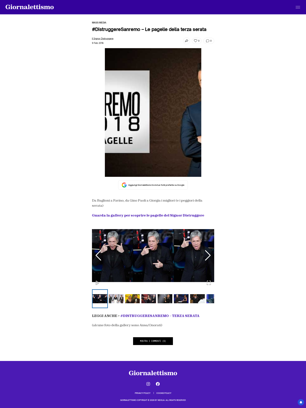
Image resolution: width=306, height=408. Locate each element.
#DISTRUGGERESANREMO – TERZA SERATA (160, 316)
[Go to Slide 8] (214, 298)
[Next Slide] (207, 255)
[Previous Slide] (98, 255)
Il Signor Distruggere (102, 38)
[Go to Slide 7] (197, 298)
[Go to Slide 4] (149, 298)
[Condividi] (186, 40)
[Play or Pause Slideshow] (97, 282)
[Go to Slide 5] (165, 298)
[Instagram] (148, 384)
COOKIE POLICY (163, 393)
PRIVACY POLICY (143, 393)
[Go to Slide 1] (100, 298)
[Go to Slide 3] (132, 298)
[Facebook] (158, 384)
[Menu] (297, 7)
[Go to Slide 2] (116, 298)
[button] (153, 255)
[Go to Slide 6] (181, 298)
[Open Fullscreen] (208, 282)
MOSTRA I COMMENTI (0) (153, 341)
